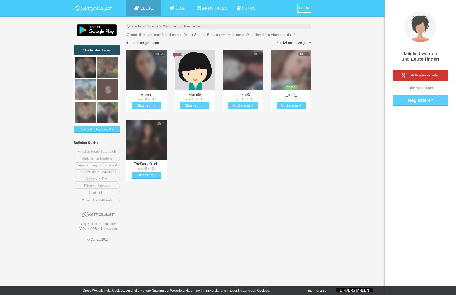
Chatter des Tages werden (97, 129)
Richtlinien (109, 224)
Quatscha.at (136, 26)
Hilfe (94, 224)
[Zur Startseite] (93, 12)
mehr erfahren (318, 290)
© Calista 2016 (98, 239)
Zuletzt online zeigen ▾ (294, 43)
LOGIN (304, 8)
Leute (154, 26)
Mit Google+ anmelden (425, 75)
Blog (83, 224)
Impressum (109, 229)
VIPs (82, 229)
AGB (93, 229)
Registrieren (420, 100)
